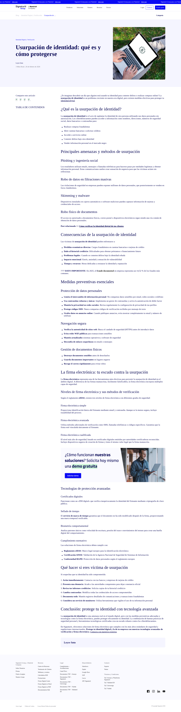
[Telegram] (29, 99)
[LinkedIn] (17, 99)
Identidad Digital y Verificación (31, 15)
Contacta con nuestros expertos (103, 632)
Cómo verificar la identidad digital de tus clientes (101, 226)
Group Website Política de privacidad (46, 706)
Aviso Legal (19, 706)
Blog (17, 15)
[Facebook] (21, 99)
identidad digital (68, 100)
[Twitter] (25, 99)
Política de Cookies (29, 706)
